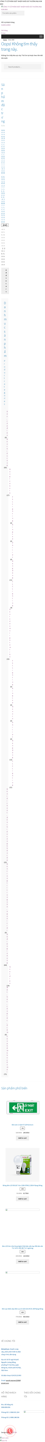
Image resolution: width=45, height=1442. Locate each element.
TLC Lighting (12, 593)
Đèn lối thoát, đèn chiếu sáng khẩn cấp (7, 824)
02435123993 (5, 25)
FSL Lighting (12, 509)
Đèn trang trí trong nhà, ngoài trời (7, 897)
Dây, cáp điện (7, 423)
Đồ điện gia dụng (7, 948)
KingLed (12, 532)
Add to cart (6, 281)
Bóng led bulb (9, 481)
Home (5, 40)
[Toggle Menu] (41, 37)
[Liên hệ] (10, 1431)
